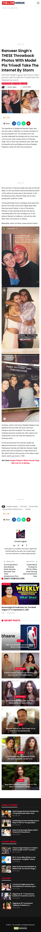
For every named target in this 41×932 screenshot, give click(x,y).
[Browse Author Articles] (20, 533)
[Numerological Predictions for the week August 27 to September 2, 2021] (20, 594)
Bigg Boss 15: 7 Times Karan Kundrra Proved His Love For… (24, 895)
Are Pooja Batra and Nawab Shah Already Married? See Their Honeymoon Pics (11, 570)
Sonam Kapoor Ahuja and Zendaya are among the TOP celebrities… (20, 674)
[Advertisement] (20, 26)
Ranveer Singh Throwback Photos (12, 509)
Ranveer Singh (33, 506)
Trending (27, 509)
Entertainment (6, 83)
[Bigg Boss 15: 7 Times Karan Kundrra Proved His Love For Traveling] (6, 896)
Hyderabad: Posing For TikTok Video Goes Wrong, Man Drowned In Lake (30, 570)
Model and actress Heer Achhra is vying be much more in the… (20, 702)
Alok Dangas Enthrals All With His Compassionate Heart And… (25, 812)
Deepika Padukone (12, 506)
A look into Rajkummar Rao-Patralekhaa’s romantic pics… (24, 885)
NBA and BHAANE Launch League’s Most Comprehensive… (20, 646)
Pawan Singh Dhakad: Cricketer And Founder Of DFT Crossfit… (25, 849)
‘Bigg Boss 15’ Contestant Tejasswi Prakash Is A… (22, 904)
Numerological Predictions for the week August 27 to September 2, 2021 (19, 608)
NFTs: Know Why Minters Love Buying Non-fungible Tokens (24, 858)
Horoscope (6, 584)
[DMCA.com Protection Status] (20, 928)
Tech (20, 724)
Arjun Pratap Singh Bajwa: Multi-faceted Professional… (25, 831)
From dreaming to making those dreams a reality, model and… (20, 757)
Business (20, 780)
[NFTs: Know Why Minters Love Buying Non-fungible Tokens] (6, 859)
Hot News (24, 83)
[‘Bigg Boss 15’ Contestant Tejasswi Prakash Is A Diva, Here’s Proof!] (6, 905)
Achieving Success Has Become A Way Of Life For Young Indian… (25, 822)
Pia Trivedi (23, 506)
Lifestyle (20, 641)
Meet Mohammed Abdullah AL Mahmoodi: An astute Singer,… (24, 867)
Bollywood (16, 83)
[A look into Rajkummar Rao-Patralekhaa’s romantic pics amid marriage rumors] (6, 886)
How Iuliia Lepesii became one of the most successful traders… (21, 785)
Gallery (20, 752)
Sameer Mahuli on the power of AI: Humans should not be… (20, 729)
